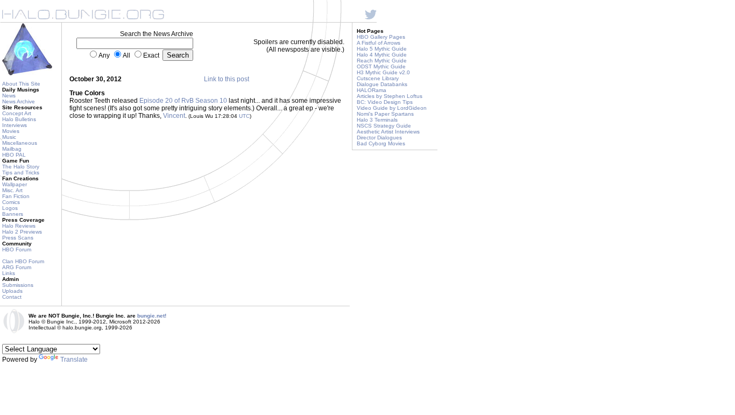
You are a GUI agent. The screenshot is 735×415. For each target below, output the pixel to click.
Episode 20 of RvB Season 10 (183, 100)
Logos (10, 208)
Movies (10, 131)
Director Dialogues (379, 137)
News (9, 96)
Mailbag (12, 149)
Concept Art (16, 113)
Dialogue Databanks (382, 84)
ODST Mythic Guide (381, 66)
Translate (74, 359)
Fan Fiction (16, 196)
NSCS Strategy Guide (384, 126)
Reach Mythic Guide (382, 61)
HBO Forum (16, 249)
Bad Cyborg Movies (381, 143)
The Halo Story (20, 167)
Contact (12, 297)
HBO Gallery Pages (381, 37)
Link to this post (226, 79)
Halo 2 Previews (22, 232)
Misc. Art (12, 190)
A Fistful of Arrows (378, 43)
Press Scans (17, 238)
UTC (244, 116)
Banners (12, 214)
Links (8, 273)
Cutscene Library (378, 78)
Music (9, 137)
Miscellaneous (19, 143)
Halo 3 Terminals (377, 120)
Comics (11, 202)
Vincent (174, 115)
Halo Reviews (19, 226)
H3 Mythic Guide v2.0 (383, 72)
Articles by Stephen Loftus (389, 96)
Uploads (12, 291)
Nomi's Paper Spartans (385, 114)
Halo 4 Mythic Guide (382, 55)
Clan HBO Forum (23, 261)
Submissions (17, 285)
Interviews (14, 125)
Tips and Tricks (20, 172)
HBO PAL (14, 155)
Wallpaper (14, 184)
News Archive (18, 101)
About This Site (21, 84)
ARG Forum (16, 267)
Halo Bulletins (19, 119)
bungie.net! (151, 316)
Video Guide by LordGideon (392, 108)
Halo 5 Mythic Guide (382, 49)
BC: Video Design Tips (385, 102)
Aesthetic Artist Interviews (388, 132)
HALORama (371, 90)
